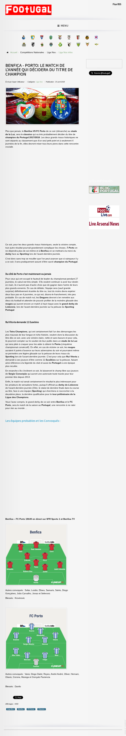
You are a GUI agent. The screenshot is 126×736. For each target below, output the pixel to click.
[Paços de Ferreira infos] (42, 44)
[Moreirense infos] (96, 44)
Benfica (20, 709)
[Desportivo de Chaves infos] (51, 44)
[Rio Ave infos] (87, 37)
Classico (42, 709)
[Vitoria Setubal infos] (60, 44)
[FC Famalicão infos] (32, 37)
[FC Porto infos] (23, 37)
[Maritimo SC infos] (69, 37)
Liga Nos (39, 82)
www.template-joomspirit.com (125, 727)
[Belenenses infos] (96, 37)
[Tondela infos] (78, 44)
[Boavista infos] (24, 44)
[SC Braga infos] (78, 37)
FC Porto (31, 709)
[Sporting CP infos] (50, 37)
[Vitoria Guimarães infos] (33, 44)
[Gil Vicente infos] (41, 37)
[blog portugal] (104, 189)
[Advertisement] (28, 196)
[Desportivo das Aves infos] (87, 44)
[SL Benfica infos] (59, 37)
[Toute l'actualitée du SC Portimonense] (69, 44)
